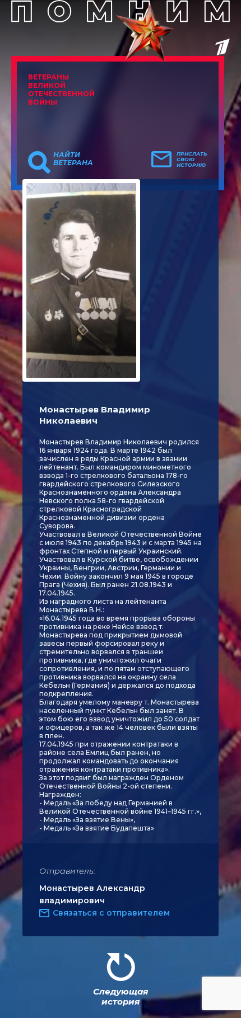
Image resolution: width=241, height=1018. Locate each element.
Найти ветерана (73, 159)
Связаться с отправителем (111, 913)
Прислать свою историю (192, 159)
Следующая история (120, 996)
